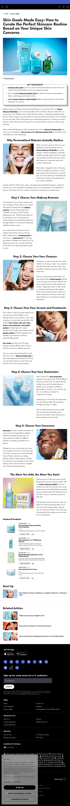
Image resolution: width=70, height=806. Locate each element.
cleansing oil (18, 238)
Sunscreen (6, 430)
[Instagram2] (17, 668)
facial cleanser (55, 279)
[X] (34, 662)
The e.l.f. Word (15, 13)
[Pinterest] (17, 662)
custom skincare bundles (48, 484)
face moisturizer (56, 376)
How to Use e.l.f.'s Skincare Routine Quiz (37, 132)
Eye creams (7, 343)
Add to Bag (24, 549)
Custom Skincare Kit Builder (46, 150)
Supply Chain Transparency (43, 788)
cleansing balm (24, 235)
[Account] (63, 7)
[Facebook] (23, 662)
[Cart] (67, 7)
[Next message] (67, 2)
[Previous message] (2, 2)
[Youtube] (29, 662)
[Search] (59, 7)
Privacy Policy (22, 694)
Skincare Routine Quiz (53, 129)
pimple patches (8, 333)
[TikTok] (5, 662)
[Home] (6, 6)
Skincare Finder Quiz (24, 355)
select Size (24, 535)
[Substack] (5, 668)
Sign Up (9, 687)
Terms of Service (32, 694)
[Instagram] (11, 662)
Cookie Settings (40, 795)
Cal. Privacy (39, 791)
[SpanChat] (40, 662)
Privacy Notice (26, 692)
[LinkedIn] (46, 662)
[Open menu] (2, 7)
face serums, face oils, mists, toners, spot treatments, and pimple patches (17, 325)
